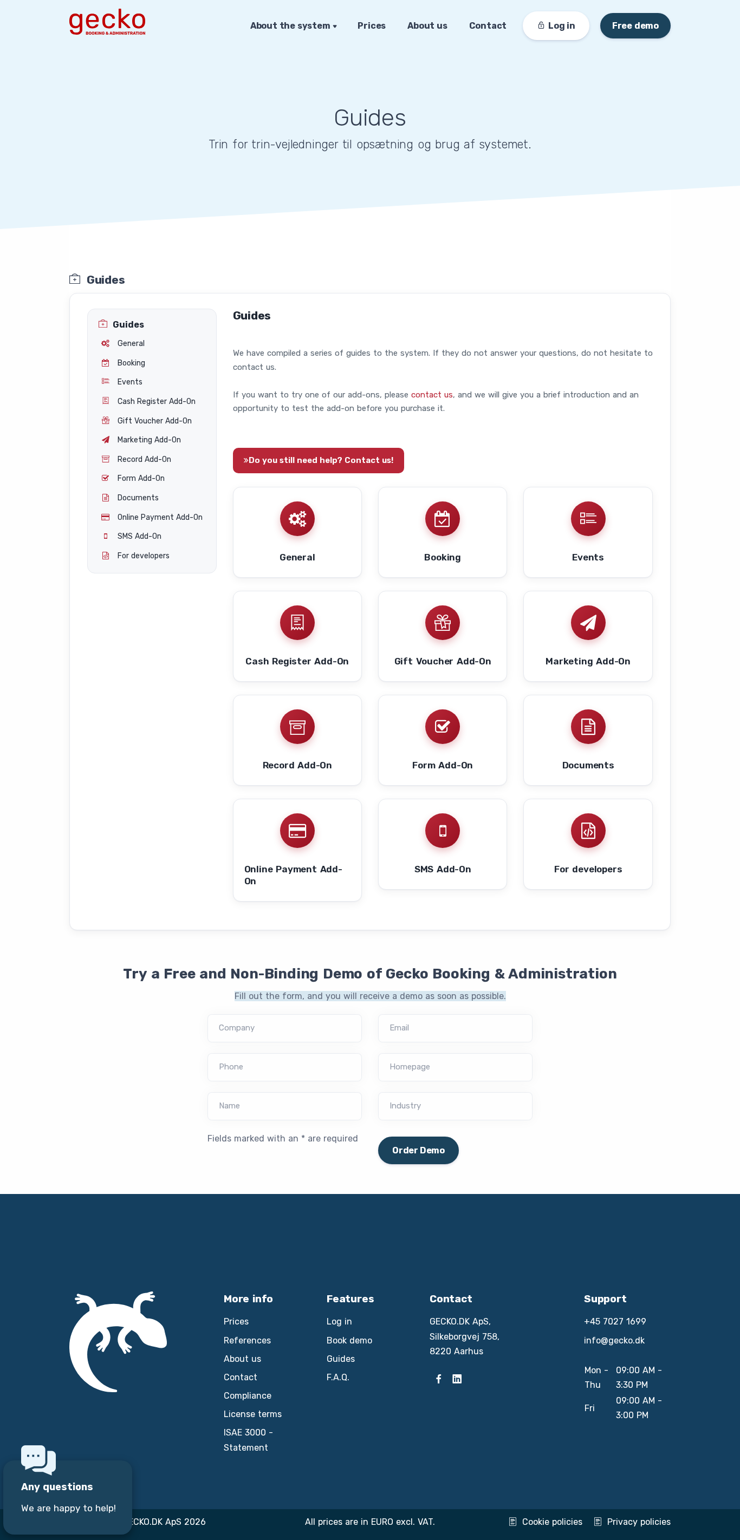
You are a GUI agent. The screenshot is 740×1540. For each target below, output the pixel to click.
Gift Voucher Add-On (442, 661)
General (297, 557)
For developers (588, 869)
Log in (339, 1321)
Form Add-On (442, 765)
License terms (253, 1414)
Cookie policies (552, 1522)
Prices (372, 26)
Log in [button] (561, 26)
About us (427, 26)
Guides (341, 1359)
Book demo (349, 1340)
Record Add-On (297, 765)
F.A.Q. (338, 1377)
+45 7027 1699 (615, 1321)
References (247, 1340)
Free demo (635, 26)
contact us (432, 395)
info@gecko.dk (614, 1340)
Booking (442, 557)
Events (588, 557)
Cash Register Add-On (297, 661)
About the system (290, 26)
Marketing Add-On (588, 661)
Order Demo (418, 1150)
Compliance (247, 1396)
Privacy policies (639, 1522)
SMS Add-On (442, 869)
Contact (488, 26)
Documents (588, 765)
